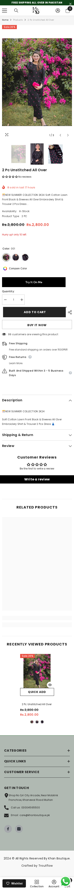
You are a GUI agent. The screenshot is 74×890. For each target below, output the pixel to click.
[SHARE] (69, 312)
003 (42, 722)
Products (18, 19)
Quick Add (37, 692)
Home (5, 19)
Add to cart (34, 312)
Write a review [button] (37, 479)
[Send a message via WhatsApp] (65, 881)
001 (32, 722)
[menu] (4, 10)
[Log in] (57, 10)
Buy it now (37, 325)
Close (70, 4)
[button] (60, 135)
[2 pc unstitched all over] (37, 671)
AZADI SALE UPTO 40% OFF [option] (37, 2)
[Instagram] (19, 829)
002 (37, 722)
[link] (37, 618)
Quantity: (8, 291)
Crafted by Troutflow (37, 866)
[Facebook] (8, 829)
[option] (37, 82)
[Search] (16, 10)
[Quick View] (50, 685)
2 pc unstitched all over (37, 704)
